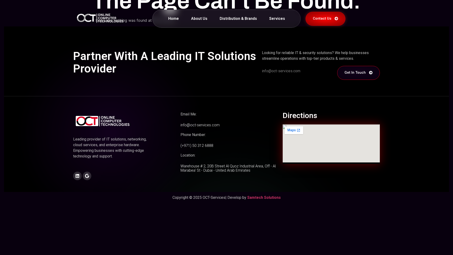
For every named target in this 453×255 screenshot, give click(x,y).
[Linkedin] (77, 176)
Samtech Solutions (264, 197)
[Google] (87, 176)
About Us (199, 18)
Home (173, 18)
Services (277, 18)
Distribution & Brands (238, 18)
